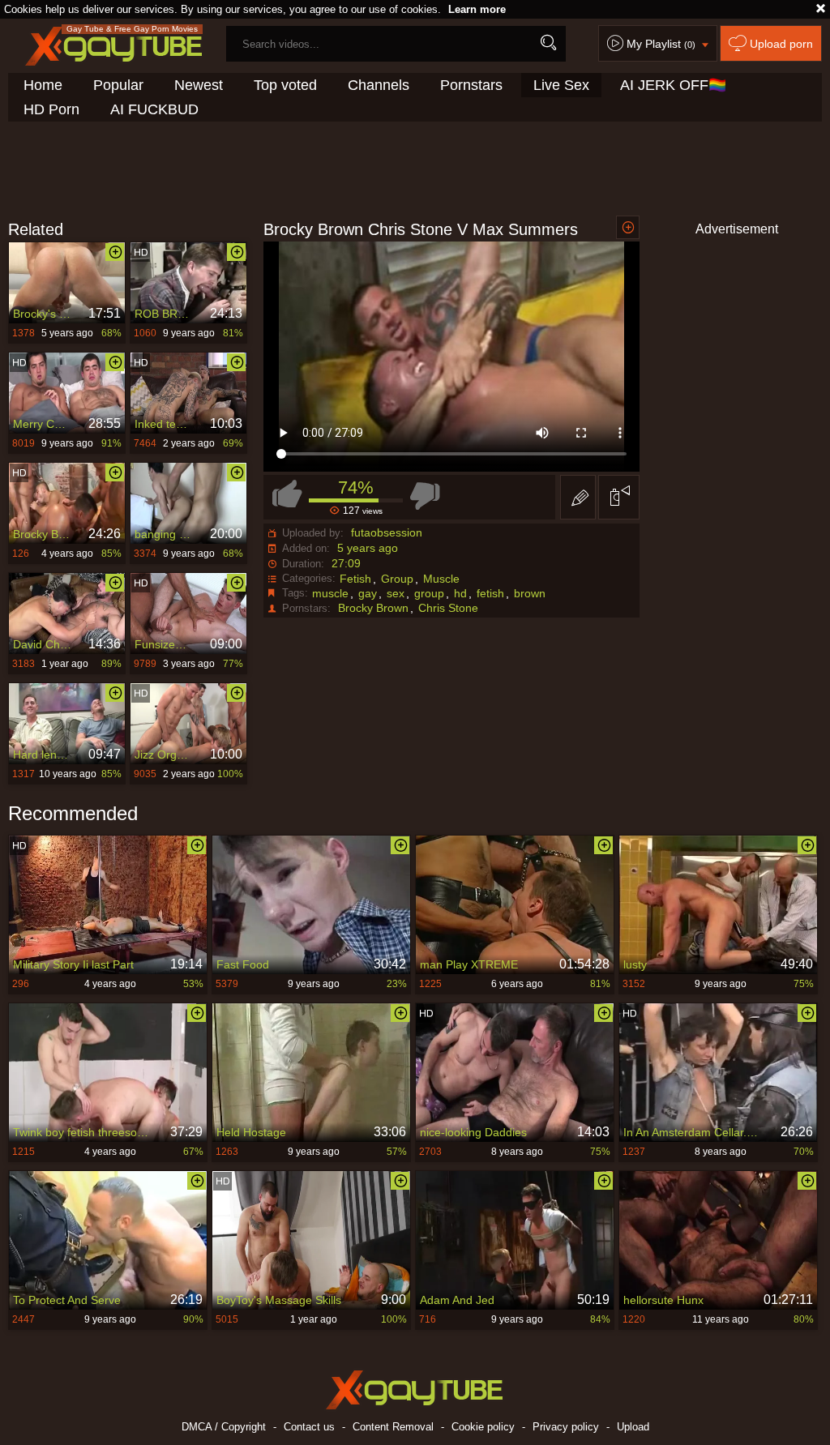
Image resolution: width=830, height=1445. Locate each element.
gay (367, 593)
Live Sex (561, 85)
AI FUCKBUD (154, 109)
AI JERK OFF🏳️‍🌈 (673, 85)
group (429, 593)
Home (43, 85)
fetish (490, 593)
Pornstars (471, 85)
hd (460, 593)
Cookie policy (483, 1426)
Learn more (477, 9)
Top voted (285, 85)
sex (395, 593)
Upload (633, 1426)
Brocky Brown (373, 607)
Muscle (441, 578)
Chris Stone (448, 607)
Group (397, 578)
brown (529, 593)
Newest (198, 85)
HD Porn (51, 109)
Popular (118, 85)
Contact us (309, 1426)
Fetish (355, 578)
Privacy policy (566, 1426)
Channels (378, 85)
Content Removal (393, 1426)
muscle (330, 593)
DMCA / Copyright (224, 1426)
